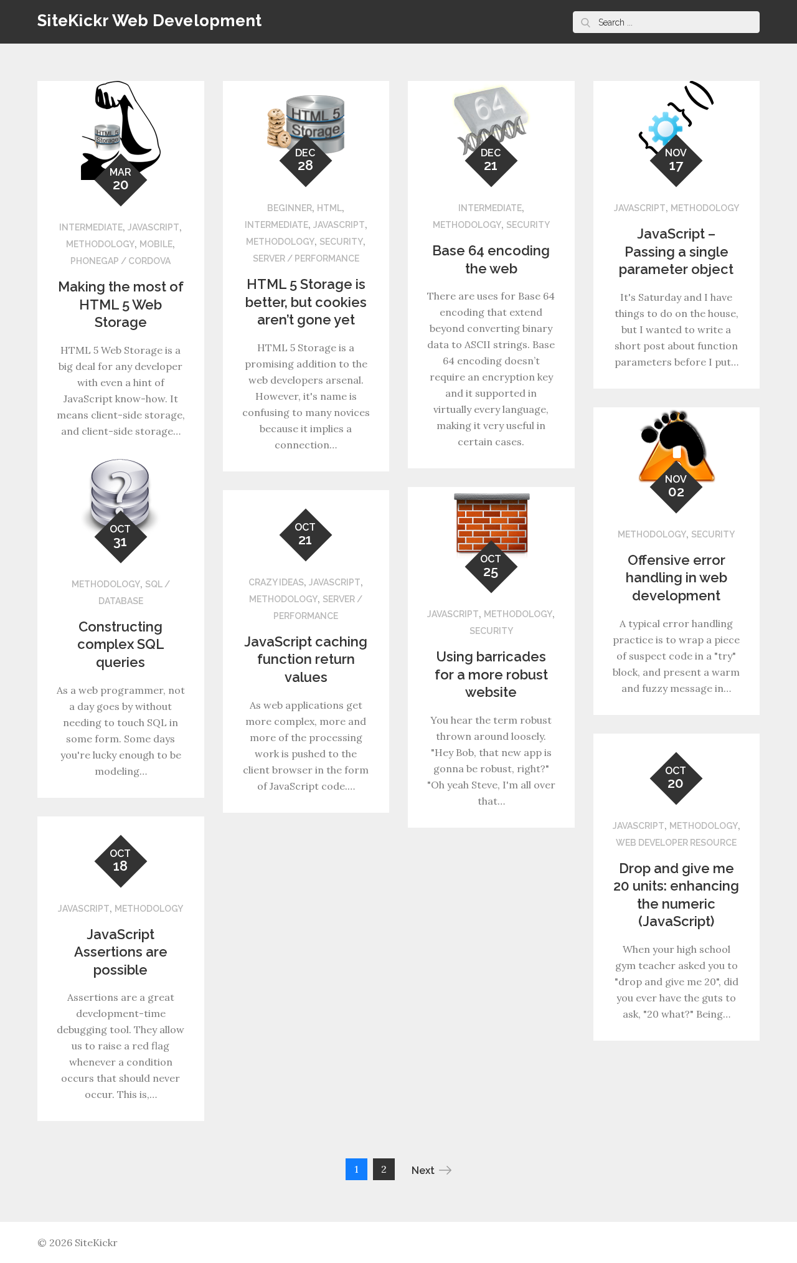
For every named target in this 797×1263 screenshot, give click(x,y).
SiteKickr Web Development (149, 20)
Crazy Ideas (276, 582)
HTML (329, 208)
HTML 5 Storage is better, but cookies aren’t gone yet (306, 302)
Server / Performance (306, 258)
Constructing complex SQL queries (120, 644)
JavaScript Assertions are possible (120, 952)
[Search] (585, 22)
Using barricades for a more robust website (491, 674)
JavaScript (153, 227)
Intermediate (91, 227)
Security (341, 242)
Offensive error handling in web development (676, 577)
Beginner (289, 208)
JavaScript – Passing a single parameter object (676, 251)
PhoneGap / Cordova (120, 261)
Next (423, 1170)
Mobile (155, 244)
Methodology (100, 244)
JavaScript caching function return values (305, 659)
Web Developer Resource (676, 843)
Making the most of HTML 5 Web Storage (121, 304)
